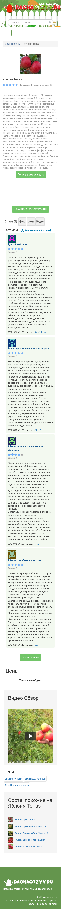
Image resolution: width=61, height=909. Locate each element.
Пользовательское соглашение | (21, 900)
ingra (35, 645)
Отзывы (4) (11, 221)
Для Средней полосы (17, 785)
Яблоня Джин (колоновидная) (30, 840)
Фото (22, 221)
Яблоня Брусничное (25, 819)
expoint (36, 544)
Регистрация (52, 3)
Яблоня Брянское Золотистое (30, 826)
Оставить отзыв (30, 657)
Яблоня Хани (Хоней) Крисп (29, 846)
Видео (40, 221)
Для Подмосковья (35, 778)
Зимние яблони (13, 778)
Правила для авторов (47, 904)
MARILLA (37, 430)
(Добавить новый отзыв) (36, 230)
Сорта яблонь (12, 43)
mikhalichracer (40, 332)
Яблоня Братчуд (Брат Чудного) (31, 833)
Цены (31, 221)
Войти (41, 3)
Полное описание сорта (31, 174)
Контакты (43, 900)
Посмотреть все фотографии (30, 209)
